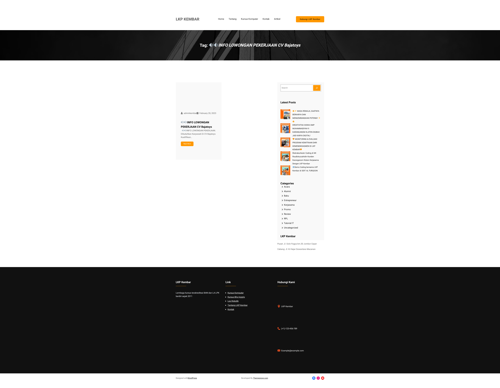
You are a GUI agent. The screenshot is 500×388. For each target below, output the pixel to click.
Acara (287, 186)
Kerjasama (289, 205)
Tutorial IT (289, 223)
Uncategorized (291, 227)
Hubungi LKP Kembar (310, 19)
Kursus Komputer (236, 292)
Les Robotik (233, 301)
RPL (286, 218)
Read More (187, 144)
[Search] (316, 88)
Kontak (231, 309)
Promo (287, 209)
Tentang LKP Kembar (238, 305)
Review (287, 214)
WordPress (192, 378)
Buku (286, 195)
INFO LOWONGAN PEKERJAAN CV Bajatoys (196, 124)
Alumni (287, 191)
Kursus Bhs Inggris (236, 297)
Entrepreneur (290, 200)
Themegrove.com (260, 378)
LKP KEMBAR (187, 19)
